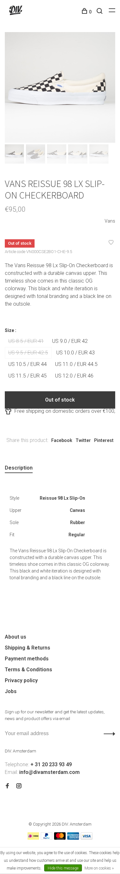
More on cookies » (99, 868)
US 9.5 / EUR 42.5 (28, 353)
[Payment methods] (33, 838)
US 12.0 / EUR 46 (74, 376)
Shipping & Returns (27, 648)
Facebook (61, 440)
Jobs (11, 691)
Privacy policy (21, 680)
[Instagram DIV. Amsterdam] (18, 786)
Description (19, 468)
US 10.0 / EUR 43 (75, 353)
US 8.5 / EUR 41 (26, 341)
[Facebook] (7, 786)
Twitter (83, 440)
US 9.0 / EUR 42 (70, 341)
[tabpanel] (60, 87)
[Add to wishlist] (111, 243)
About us (15, 637)
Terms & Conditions (28, 669)
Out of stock (60, 400)
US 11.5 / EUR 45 (27, 376)
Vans (110, 221)
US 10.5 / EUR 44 (27, 364)
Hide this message (63, 868)
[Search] (100, 11)
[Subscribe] (107, 733)
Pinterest (104, 440)
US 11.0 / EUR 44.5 (76, 364)
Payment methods (27, 659)
